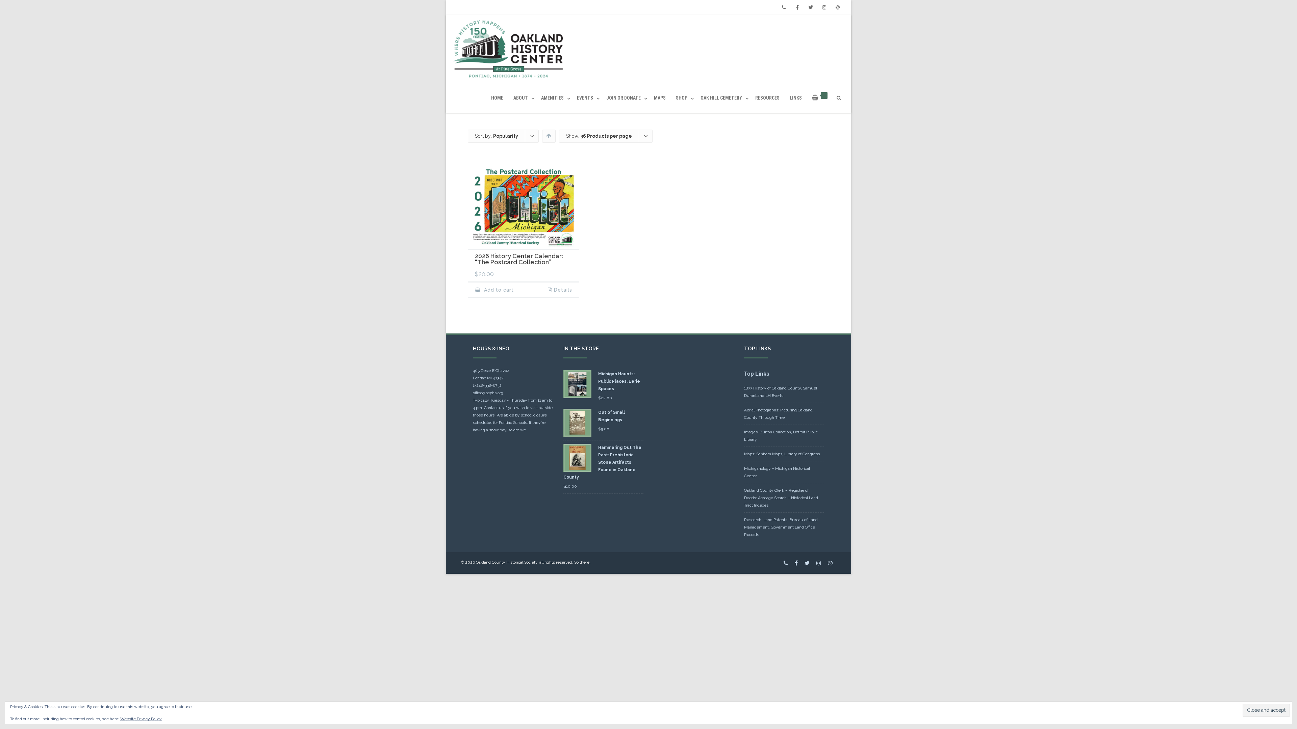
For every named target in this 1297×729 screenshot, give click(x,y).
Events (585, 98)
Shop (681, 98)
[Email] (837, 7)
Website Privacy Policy (141, 719)
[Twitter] (810, 7)
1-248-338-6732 (487, 385)
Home (497, 98)
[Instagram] (824, 7)
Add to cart (498, 290)
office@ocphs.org (488, 392)
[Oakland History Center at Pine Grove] (510, 49)
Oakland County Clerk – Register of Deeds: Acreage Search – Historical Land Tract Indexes (781, 498)
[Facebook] (797, 7)
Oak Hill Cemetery (721, 98)
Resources (767, 98)
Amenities (552, 98)
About (520, 98)
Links (796, 98)
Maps (660, 98)
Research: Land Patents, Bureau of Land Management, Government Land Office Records (781, 527)
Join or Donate (623, 98)
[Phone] (783, 7)
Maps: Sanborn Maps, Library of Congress (782, 454)
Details (563, 290)
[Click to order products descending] (548, 135)
